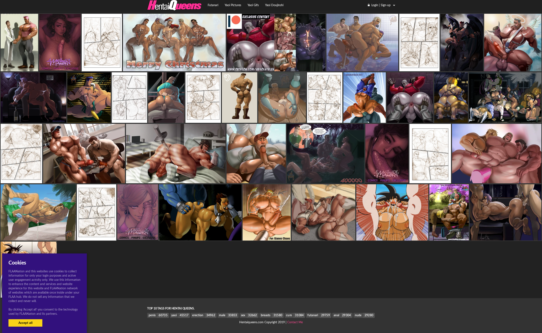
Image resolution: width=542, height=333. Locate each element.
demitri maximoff (200, 237)
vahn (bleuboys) (174, 68)
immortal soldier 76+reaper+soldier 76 (410, 119)
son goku (392, 237)
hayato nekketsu (175, 180)
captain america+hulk (364, 119)
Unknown (19, 68)
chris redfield (239, 119)
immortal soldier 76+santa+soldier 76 (276, 68)
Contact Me (295, 322)
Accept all (25, 323)
